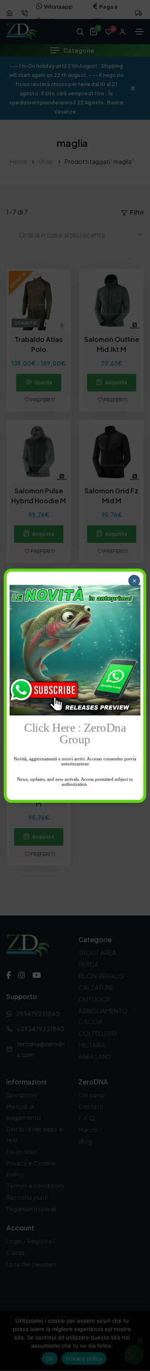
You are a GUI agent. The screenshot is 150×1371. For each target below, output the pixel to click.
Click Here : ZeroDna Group (75, 733)
